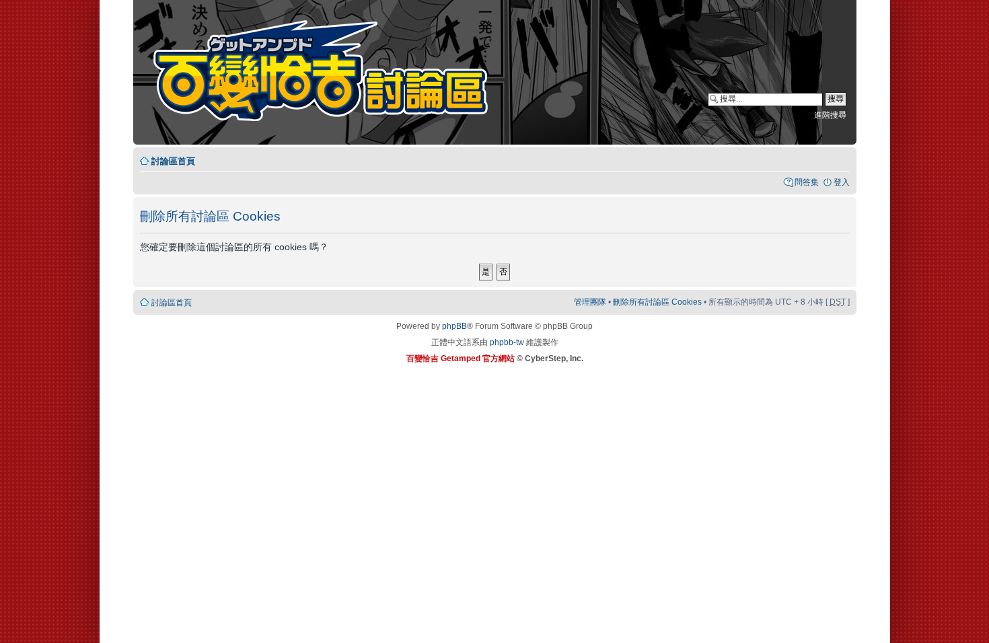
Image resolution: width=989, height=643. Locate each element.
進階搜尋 (830, 115)
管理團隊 (590, 302)
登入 (842, 182)
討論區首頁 (173, 161)
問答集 (807, 182)
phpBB (454, 326)
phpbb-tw (507, 342)
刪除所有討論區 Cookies (657, 302)
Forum (329, 74)
